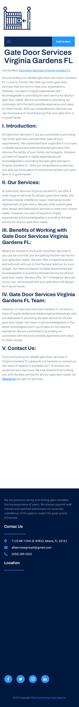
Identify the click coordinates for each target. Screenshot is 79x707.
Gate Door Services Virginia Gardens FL (45, 70)
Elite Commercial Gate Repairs (48, 698)
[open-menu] (8, 41)
